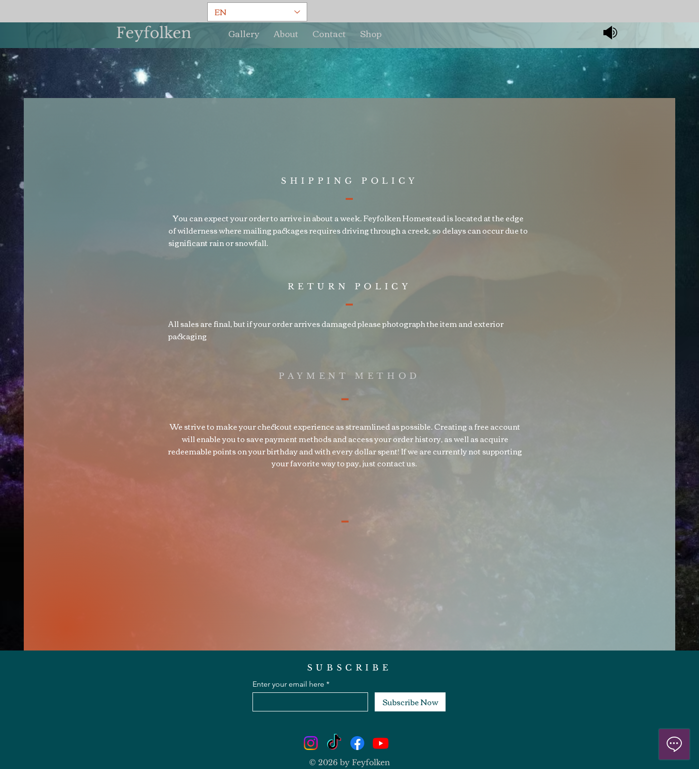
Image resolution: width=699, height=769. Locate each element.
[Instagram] (310, 743)
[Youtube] (380, 743)
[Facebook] (357, 743)
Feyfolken (153, 33)
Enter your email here (288, 684)
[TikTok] (334, 743)
